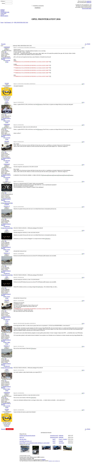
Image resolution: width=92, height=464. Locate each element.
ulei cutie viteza (23, 439)
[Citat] (83, 47)
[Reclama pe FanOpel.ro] (7, 100)
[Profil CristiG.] (6, 112)
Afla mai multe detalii (86, 8)
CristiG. (6, 101)
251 (5, 333)
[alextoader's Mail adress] (6, 162)
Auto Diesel (61, 442)
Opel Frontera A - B (8, 22)
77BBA (6, 322)
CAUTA (2, 14)
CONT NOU (3, 13)
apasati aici (88, 1)
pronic (54, 442)
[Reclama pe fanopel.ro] (6, 95)
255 (5, 152)
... (86, 44)
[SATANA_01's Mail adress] (11, 228)
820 (5, 193)
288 (5, 219)
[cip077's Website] (7, 204)
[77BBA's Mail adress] (6, 344)
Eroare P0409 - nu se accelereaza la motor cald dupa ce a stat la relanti (34, 442)
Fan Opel (7, 83)
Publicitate (61, 435)
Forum (2, 22)
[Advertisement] (46, 33)
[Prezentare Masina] (7, 60)
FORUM (2, 9)
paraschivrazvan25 (54, 435)
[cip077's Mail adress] (11, 203)
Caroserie (61, 441)
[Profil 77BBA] (6, 331)
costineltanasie (7, 47)
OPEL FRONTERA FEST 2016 (21, 22)
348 (5, 241)
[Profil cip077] (6, 190)
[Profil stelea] (6, 239)
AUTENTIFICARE (5, 12)
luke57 (54, 439)
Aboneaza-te (10, 429)
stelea (7, 229)
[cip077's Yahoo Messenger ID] (5, 203)
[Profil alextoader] (6, 150)
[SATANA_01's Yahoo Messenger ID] (5, 228)
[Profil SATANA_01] (6, 217)
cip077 (6, 180)
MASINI (2, 11)
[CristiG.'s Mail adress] (6, 122)
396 (5, 114)
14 (85, 44)
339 (5, 51)
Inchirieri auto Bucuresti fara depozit (27, 435)
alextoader (7, 141)
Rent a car (22, 437)
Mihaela (43, 459)
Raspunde (3, 44)
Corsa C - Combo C (63, 439)
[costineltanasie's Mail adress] (6, 62)
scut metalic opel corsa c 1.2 (26, 441)
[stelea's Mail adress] (6, 251)
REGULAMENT (4, 15)
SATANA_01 (7, 206)
